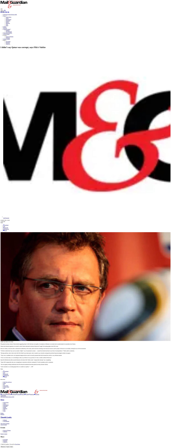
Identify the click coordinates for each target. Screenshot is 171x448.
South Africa (6, 402)
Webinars (5, 431)
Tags (2, 395)
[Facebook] (1, 12)
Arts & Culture (4, 424)
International (5, 405)
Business (2, 414)
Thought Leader (6, 417)
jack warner (5, 385)
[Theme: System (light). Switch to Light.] (2, 11)
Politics (2, 413)
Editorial (5, 420)
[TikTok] (5, 12)
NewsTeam (17, 444)
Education (5, 406)
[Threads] (4, 12)
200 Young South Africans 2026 (7, 396)
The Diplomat (6, 421)
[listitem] (3, 394)
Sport (4, 411)
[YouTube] (8, 12)
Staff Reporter (6, 218)
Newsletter (5, 439)
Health (4, 407)
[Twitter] (6, 12)
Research (5, 440)
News (2, 400)
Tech (4, 409)
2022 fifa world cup (7, 382)
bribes (4, 383)
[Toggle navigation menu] (1, 9)
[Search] (5, 10)
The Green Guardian (5, 423)
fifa (4, 384)
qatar (4, 388)
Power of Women (7, 430)
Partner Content (4, 434)
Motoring (5, 408)
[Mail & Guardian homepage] (85, 4)
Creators (4, 395)
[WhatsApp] (7, 12)
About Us (5, 442)
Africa (4, 403)
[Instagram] (2, 12)
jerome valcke (6, 386)
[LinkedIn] (3, 12)
